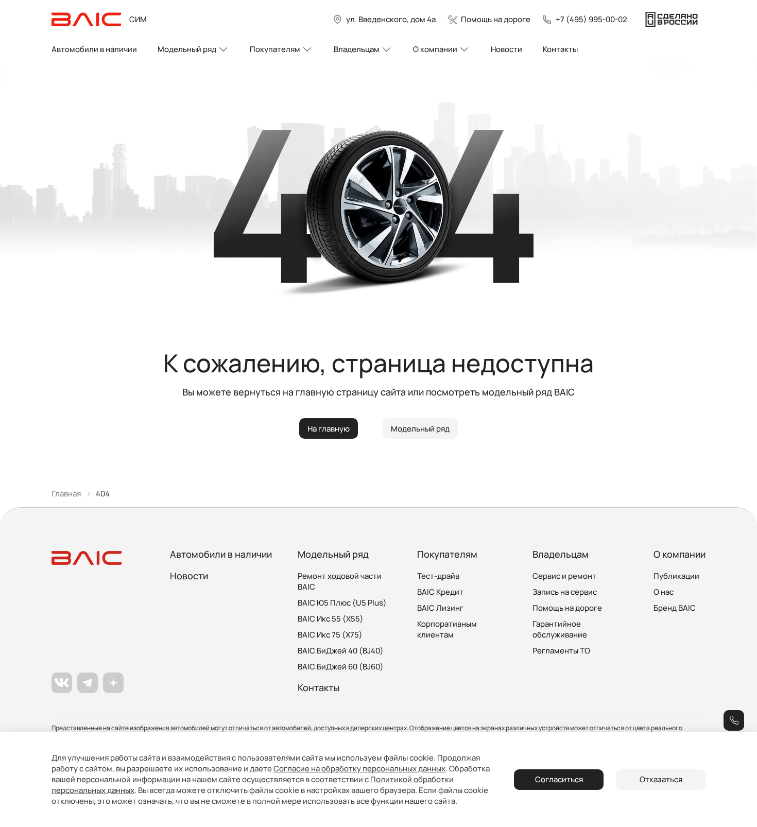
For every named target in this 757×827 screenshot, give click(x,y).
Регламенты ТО (561, 650)
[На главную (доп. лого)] (672, 19)
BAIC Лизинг (440, 607)
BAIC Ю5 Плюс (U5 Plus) (342, 602)
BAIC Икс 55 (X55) (331, 618)
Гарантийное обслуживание (559, 629)
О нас (663, 592)
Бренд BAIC (674, 607)
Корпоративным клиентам (447, 629)
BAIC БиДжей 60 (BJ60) (341, 666)
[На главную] (86, 19)
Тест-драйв (438, 576)
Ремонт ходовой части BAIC (340, 581)
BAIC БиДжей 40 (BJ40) (341, 650)
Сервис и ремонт (564, 576)
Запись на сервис (564, 592)
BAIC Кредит (440, 592)
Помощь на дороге (567, 607)
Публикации (676, 576)
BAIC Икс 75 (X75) (330, 634)
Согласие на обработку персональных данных (359, 768)
